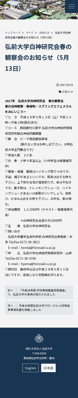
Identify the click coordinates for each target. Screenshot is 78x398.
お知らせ (44, 32)
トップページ (13, 32)
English (30, 368)
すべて (30, 32)
